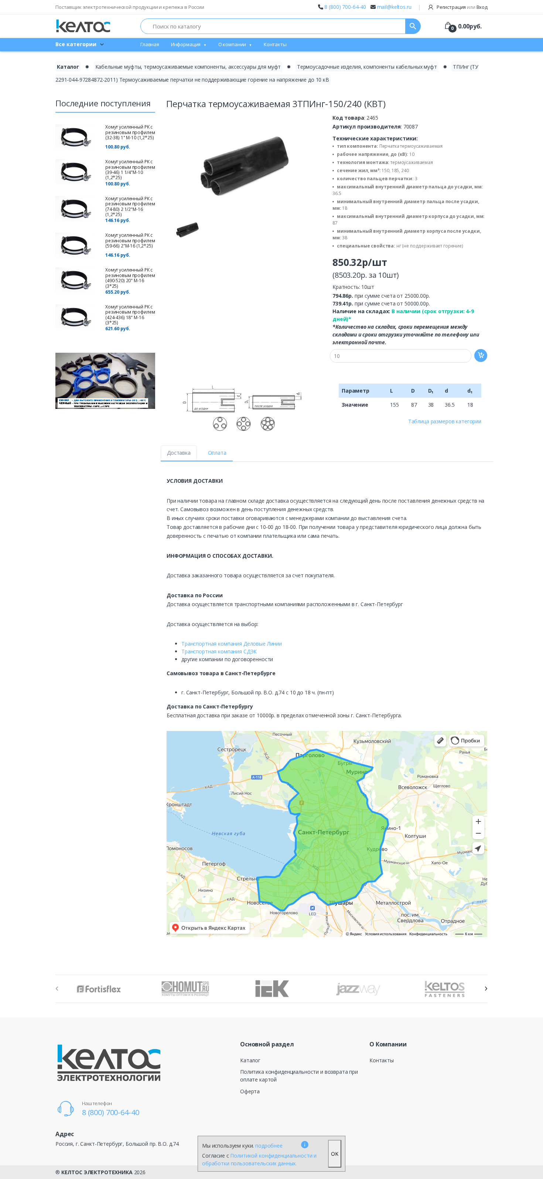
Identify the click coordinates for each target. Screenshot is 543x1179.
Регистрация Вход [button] (462, 7)
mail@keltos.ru (394, 6)
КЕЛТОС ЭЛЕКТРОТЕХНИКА (97, 1172)
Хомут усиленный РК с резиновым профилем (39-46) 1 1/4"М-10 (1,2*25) (130, 169)
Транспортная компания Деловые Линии (231, 643)
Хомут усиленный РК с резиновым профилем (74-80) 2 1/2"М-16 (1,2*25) (130, 206)
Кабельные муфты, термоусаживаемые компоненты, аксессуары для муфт (188, 66)
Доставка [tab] (179, 452)
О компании (232, 44)
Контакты (275, 44)
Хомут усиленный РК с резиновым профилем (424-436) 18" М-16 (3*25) (130, 315)
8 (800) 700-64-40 (345, 6)
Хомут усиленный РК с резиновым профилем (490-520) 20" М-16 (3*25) (130, 278)
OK (334, 1153)
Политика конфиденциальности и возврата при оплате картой (299, 1075)
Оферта (250, 1091)
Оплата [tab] (217, 452)
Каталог (68, 66)
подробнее (269, 1145)
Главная (149, 44)
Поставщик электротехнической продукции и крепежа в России (129, 7)
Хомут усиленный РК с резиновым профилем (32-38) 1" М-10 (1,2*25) (130, 132)
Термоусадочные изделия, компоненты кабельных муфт (367, 66)
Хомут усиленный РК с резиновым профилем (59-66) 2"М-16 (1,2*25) (130, 240)
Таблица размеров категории (444, 421)
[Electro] (83, 26)
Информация (186, 44)
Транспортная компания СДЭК (219, 651)
